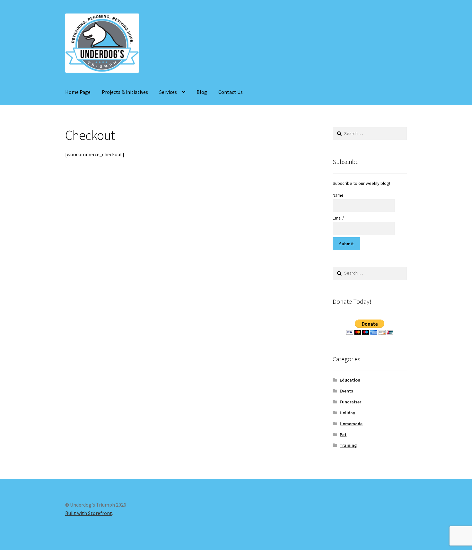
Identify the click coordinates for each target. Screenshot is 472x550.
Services (168, 92)
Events (346, 391)
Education (350, 380)
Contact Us (230, 92)
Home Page (78, 92)
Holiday (347, 413)
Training (348, 445)
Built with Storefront (88, 513)
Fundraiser (350, 402)
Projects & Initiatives (125, 92)
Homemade (351, 424)
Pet (343, 434)
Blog (202, 92)
